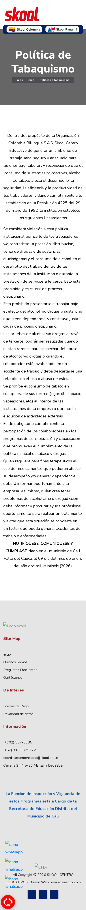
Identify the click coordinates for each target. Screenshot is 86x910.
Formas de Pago (16, 706)
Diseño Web (39, 882)
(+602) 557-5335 (17, 742)
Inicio (20, 80)
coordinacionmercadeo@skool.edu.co (31, 757)
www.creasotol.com (65, 882)
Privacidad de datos (18, 714)
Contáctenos (12, 677)
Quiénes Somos (15, 662)
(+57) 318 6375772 (19, 750)
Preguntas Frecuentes (20, 669)
